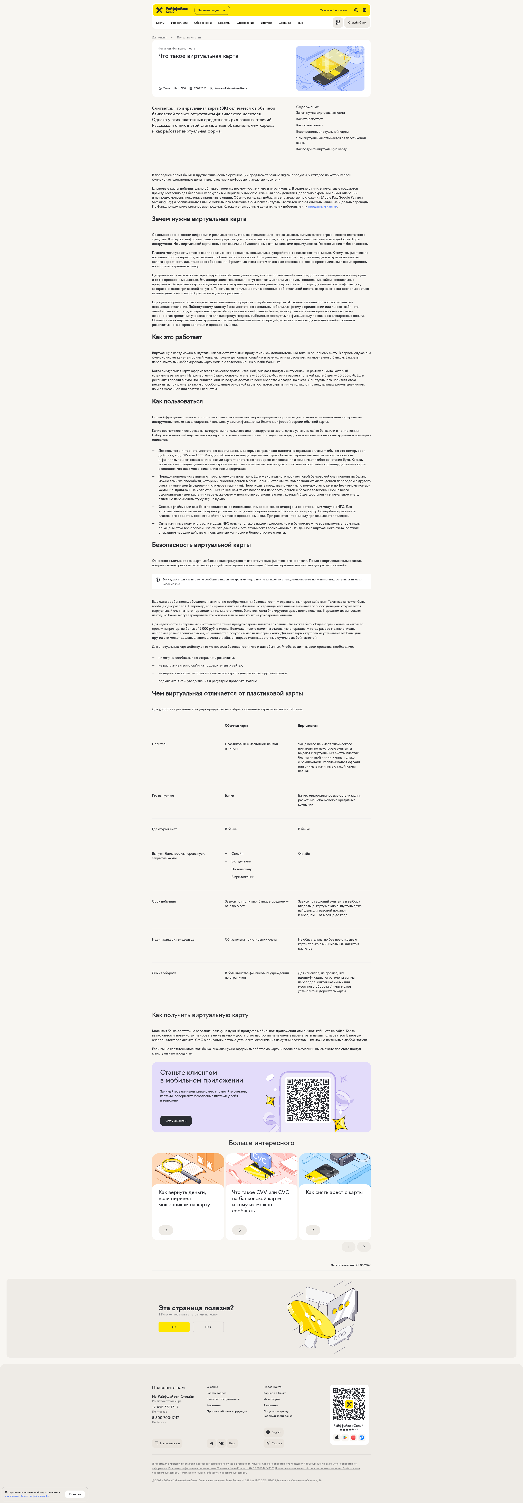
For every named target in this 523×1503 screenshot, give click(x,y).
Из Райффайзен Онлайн (173, 1396)
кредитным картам (322, 206)
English (276, 1432)
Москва (277, 1443)
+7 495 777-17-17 (165, 1407)
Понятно (75, 1494)
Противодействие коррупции (227, 1411)
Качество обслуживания (223, 1399)
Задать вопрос (216, 1393)
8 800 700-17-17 (165, 1417)
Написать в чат (170, 1443)
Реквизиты (214, 1405)
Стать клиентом (176, 1121)
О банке (212, 1387)
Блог (232, 1443)
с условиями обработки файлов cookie (27, 1495)
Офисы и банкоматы (333, 10)
